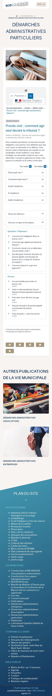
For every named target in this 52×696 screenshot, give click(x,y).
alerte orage (17, 557)
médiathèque (17, 518)
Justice (27, 108)
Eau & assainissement (22, 554)
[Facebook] (10, 345)
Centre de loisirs (19, 546)
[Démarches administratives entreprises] (26, 442)
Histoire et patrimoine (21, 637)
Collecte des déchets (21, 543)
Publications (17, 601)
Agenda (15, 670)
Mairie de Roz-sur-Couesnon (25, 667)
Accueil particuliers (14, 108)
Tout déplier (39, 166)
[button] (26, 172)
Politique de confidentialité (24, 678)
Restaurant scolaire (21, 526)
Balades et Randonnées (23, 656)
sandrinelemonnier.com (19, 690)
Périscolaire (17, 529)
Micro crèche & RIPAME (22, 548)
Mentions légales (19, 681)
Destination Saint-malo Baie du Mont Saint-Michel (26, 646)
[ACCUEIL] (17, 16)
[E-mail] (10, 351)
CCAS (14, 540)
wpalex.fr (26, 693)
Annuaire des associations (24, 535)
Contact (15, 675)
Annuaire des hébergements (25, 639)
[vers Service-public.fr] (28, 101)
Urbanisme (16, 620)
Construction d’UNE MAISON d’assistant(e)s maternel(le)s (26, 572)
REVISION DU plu (19, 581)
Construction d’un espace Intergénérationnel (24, 577)
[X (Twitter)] (20, 345)
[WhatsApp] (40, 345)
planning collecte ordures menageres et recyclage (23, 514)
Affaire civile (38, 108)
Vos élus (15, 595)
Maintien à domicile (20, 537)
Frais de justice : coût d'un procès (26, 314)
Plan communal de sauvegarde (26, 551)
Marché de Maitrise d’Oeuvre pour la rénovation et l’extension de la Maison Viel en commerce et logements (28, 588)
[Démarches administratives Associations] (26, 398)
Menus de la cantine (21, 523)
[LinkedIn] (30, 345)
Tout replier (24, 166)
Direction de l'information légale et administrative (24, 329)
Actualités (16, 672)
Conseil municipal (20, 598)
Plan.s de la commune (22, 532)
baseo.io (28, 332)
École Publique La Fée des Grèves (28, 521)
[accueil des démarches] (26, 90)
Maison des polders (21, 642)
